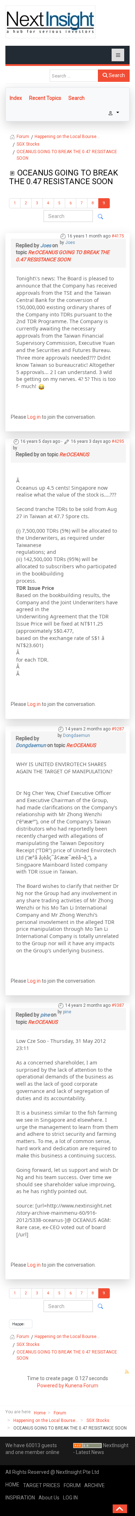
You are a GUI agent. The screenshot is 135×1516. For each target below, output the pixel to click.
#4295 (118, 441)
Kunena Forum (81, 1385)
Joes (70, 242)
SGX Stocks (97, 1420)
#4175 (118, 236)
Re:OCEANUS (74, 454)
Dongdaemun (76, 735)
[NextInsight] (50, 21)
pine (67, 1011)
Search (116, 75)
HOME (12, 1485)
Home (40, 1412)
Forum (60, 1412)
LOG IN (70, 1498)
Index (16, 98)
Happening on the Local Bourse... (45, 1420)
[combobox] (74, 76)
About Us (49, 1498)
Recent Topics (45, 98)
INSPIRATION (20, 1498)
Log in (34, 417)
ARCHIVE (94, 1485)
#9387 (118, 1005)
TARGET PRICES (41, 1485)
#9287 (118, 729)
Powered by (50, 1385)
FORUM (72, 1485)
